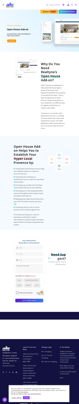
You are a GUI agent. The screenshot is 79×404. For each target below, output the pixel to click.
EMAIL (19, 285)
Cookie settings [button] (16, 398)
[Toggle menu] (75, 4)
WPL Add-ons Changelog (49, 362)
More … (62, 378)
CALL (19, 280)
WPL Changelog (46, 351)
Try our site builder (67, 11)
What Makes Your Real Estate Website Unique (67, 367)
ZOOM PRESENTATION (31, 280)
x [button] (31, 398)
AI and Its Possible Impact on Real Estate (68, 373)
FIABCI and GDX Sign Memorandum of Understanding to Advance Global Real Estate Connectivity (29, 371)
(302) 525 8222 (54, 5)
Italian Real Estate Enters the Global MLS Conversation (30, 356)
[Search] (72, 5)
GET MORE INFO (29, 300)
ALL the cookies (23, 392)
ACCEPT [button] (26, 398)
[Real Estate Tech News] (16, 372)
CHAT (36, 285)
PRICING (28, 285)
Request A (49, 12)
